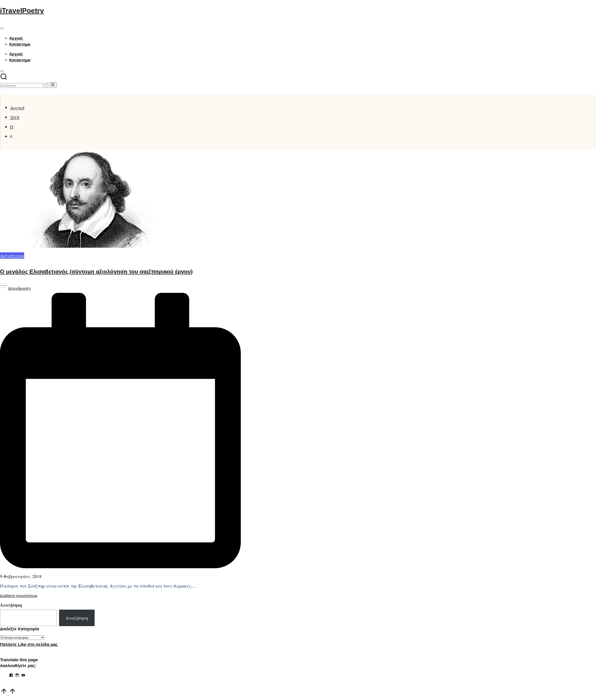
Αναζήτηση (11, 605)
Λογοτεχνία (12, 255)
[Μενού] (2, 28)
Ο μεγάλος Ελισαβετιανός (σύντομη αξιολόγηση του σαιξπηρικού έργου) (96, 271)
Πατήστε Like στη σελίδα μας (29, 644)
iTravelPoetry (22, 10)
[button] (46, 85)
